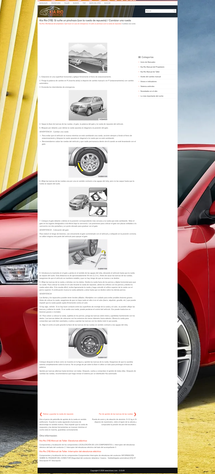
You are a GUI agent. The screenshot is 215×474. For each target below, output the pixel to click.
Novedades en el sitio (148, 91)
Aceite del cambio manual (150, 77)
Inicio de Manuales (147, 62)
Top (84, 3)
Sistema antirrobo (147, 86)
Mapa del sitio (95, 3)
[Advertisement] (87, 33)
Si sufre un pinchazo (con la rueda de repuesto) (105, 23)
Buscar (107, 3)
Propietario (55, 3)
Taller (66, 3)
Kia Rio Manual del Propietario (152, 67)
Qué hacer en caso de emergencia (76, 23)
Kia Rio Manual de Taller (150, 72)
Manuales (43, 3)
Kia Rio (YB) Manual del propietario (51, 23)
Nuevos (76, 3)
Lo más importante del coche (151, 96)
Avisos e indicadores (148, 81)
